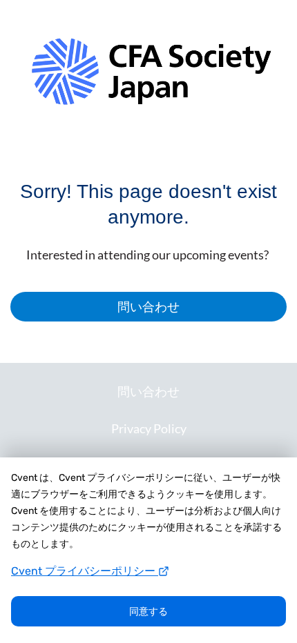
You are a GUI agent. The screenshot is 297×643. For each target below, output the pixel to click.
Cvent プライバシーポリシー (84, 570)
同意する (148, 611)
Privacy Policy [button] (148, 428)
